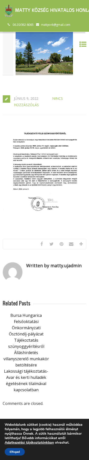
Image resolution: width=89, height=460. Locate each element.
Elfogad (15, 452)
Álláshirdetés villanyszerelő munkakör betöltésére (26, 359)
